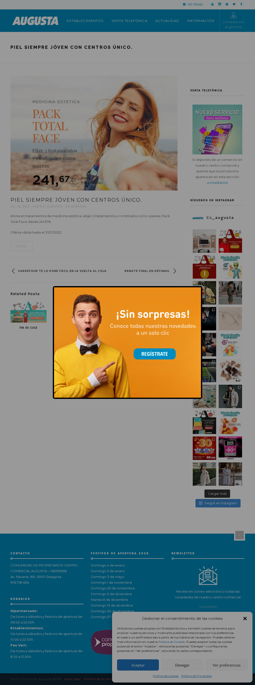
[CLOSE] (204, 283)
